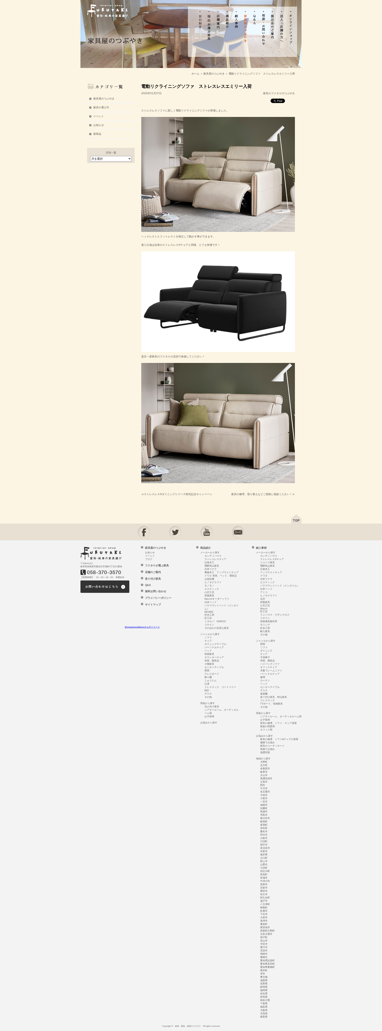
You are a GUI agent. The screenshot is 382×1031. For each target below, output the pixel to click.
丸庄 (262, 598)
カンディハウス (213, 555)
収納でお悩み (267, 749)
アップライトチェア (271, 572)
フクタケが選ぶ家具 (157, 565)
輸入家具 (265, 631)
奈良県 (263, 993)
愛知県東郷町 (267, 967)
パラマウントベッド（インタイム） (279, 585)
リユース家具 (267, 562)
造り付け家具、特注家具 (273, 697)
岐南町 (263, 821)
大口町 (263, 857)
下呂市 (263, 914)
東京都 (263, 977)
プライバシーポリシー (158, 597)
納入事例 (261, 547)
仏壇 (206, 683)
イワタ (263, 575)
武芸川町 (265, 871)
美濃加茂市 (266, 778)
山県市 (263, 864)
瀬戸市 (263, 901)
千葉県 (263, 1003)
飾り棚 (208, 677)
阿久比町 (265, 897)
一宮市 (263, 801)
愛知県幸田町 (267, 963)
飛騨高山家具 (211, 565)
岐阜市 (263, 771)
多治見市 (265, 848)
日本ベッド (210, 602)
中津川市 (265, 881)
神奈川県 (265, 1000)
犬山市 (263, 775)
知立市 (263, 894)
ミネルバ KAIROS (215, 621)
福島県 (263, 1006)
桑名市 (263, 831)
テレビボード (211, 673)
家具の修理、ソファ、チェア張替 (278, 723)
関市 (262, 785)
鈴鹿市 (263, 910)
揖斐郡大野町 (267, 930)
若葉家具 (209, 595)
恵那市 (263, 884)
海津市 (263, 920)
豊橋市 (263, 957)
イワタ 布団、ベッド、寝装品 (220, 575)
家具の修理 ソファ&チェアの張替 (279, 739)
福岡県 (263, 990)
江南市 (263, 781)
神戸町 (263, 937)
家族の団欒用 (267, 726)
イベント (98, 116)
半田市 (263, 944)
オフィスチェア (268, 667)
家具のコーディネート (272, 745)
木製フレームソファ (271, 670)
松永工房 (209, 614)
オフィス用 (266, 729)
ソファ (208, 637)
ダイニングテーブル (215, 644)
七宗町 (263, 867)
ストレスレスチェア (215, 559)
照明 (206, 670)
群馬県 (263, 996)
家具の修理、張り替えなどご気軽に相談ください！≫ (263, 494)
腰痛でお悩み (267, 742)
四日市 (263, 834)
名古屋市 (265, 791)
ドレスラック (267, 700)
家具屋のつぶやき (104, 98)
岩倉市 (263, 887)
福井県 (263, 854)
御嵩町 (263, 907)
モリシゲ (265, 624)
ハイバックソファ (270, 664)
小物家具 (209, 664)
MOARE (208, 611)
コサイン (209, 624)
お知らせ (98, 125)
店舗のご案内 (153, 572)
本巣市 (263, 851)
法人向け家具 (211, 706)
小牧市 (263, 798)
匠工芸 (208, 618)
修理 (262, 677)
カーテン (265, 680)
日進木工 (209, 562)
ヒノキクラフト (213, 582)
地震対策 (265, 752)
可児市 (263, 788)
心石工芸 (209, 592)
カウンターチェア (214, 657)
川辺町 (263, 841)
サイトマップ (153, 604)
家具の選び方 (101, 107)
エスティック (211, 589)
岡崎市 (263, 953)
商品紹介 (205, 547)
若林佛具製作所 (268, 621)
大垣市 (263, 795)
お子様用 (209, 716)
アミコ (263, 592)
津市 (262, 973)
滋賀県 (263, 980)
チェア (208, 640)
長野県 (263, 983)
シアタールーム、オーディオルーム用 (281, 716)
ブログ (148, 559)
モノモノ (209, 585)
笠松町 (263, 828)
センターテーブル (214, 667)
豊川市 (263, 947)
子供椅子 (265, 657)
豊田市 (263, 891)
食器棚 (263, 693)
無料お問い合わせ (155, 591)
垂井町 (263, 970)
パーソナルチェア (214, 647)
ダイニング (266, 650)
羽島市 (263, 814)
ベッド (208, 650)
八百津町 (265, 904)
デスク (208, 693)
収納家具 (209, 654)
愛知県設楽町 (267, 960)
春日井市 (265, 818)
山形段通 (209, 579)
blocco (263, 608)
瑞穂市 (263, 805)
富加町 (263, 874)
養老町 (263, 924)
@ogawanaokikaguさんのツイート (142, 627)
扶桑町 (263, 808)
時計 (206, 690)
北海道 (263, 1013)
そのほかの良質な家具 (216, 628)
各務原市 (265, 768)
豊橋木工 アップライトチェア (221, 572)
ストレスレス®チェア (272, 559)
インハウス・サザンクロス (274, 614)
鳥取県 (263, 1016)
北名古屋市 (266, 934)
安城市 (263, 877)
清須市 (263, 950)
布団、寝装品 (211, 660)
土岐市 (263, 838)
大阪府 (263, 1010)
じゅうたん (210, 680)
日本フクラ (210, 569)
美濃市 (263, 811)
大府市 (263, 917)
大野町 (263, 762)
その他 (208, 697)
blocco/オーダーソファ (216, 598)
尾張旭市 (265, 927)
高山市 (263, 940)
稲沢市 (263, 844)
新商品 (97, 133)
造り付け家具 (153, 578)
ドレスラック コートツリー (220, 687)
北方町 (263, 765)
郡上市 (263, 861)
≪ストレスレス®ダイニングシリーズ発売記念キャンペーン (176, 494)
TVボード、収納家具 (271, 703)
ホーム (195, 73)
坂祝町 (263, 824)
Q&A (148, 585)
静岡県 (263, 987)
